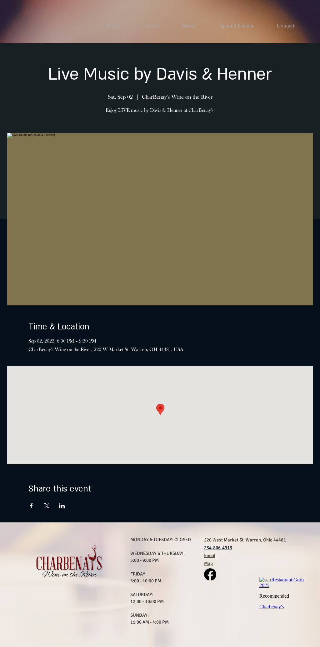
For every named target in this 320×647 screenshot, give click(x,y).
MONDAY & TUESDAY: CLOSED (160, 539)
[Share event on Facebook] (31, 505)
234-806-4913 (218, 548)
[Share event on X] (47, 505)
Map (208, 563)
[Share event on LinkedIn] (62, 505)
